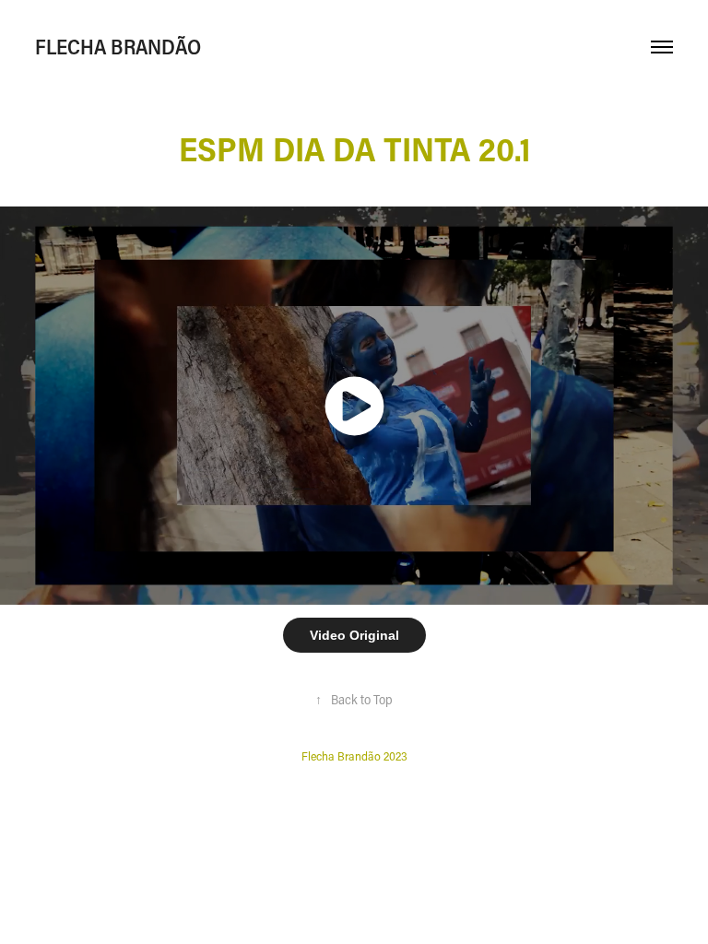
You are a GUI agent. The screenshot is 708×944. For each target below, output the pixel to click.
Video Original (354, 635)
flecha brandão (118, 46)
